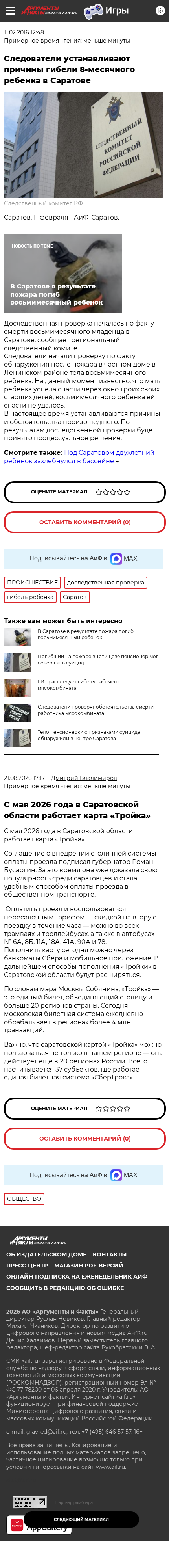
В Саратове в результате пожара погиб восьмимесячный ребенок (86, 634)
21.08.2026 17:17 (24, 778)
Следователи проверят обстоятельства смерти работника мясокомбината (96, 710)
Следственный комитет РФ (43, 203)
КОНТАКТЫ (110, 1254)
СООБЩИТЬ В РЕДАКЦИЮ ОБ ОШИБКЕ (65, 1288)
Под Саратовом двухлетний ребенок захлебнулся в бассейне (79, 457)
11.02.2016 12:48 (24, 32)
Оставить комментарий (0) (85, 522)
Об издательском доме (46, 1254)
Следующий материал (81, 1519)
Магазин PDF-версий (88, 1265)
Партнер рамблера (74, 1502)
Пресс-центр (27, 1265)
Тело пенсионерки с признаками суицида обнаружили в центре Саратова (89, 735)
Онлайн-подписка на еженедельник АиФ (76, 1276)
